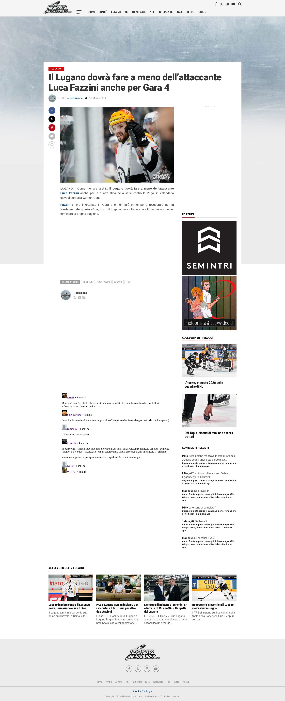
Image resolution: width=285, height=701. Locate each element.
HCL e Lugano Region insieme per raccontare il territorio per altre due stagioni (117, 608)
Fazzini (65, 204)
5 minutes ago (203, 514)
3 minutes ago (203, 483)
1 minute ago (202, 466)
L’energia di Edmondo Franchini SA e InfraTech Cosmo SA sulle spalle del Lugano (165, 608)
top (128, 281)
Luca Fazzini (69, 193)
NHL (152, 12)
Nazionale (139, 12)
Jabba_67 (188, 521)
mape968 (187, 491)
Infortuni (88, 281)
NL (126, 12)
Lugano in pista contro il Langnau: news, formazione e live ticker (69, 606)
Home (91, 12)
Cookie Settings (142, 691)
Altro (190, 12)
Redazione (76, 98)
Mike (185, 456)
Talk (180, 12)
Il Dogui (187, 473)
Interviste (165, 12)
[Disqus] (117, 343)
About (203, 12)
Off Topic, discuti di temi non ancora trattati (209, 435)
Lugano (116, 12)
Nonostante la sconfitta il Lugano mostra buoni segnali (213, 606)
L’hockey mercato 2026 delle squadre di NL (204, 384)
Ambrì (103, 12)
